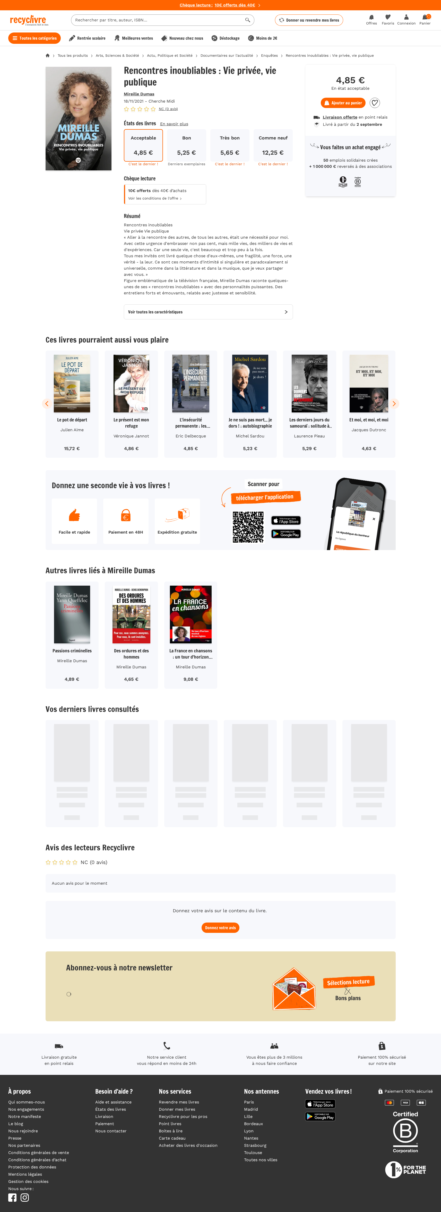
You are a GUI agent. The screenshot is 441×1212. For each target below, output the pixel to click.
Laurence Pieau (309, 436)
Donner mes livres (177, 1109)
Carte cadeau (172, 1138)
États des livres (110, 1109)
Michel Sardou (250, 436)
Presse (14, 1138)
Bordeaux (253, 1123)
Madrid (251, 1109)
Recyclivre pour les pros (183, 1116)
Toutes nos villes (260, 1159)
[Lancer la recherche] (248, 20)
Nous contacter (111, 1130)
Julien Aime (72, 429)
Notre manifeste (24, 1116)
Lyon (249, 1130)
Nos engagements (26, 1109)
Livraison (104, 1116)
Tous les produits (73, 55)
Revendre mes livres (179, 1102)
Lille (248, 1116)
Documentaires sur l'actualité (227, 55)
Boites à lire (171, 1130)
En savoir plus (174, 123)
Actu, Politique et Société (170, 55)
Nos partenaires (24, 1145)
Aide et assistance (113, 1102)
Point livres (170, 1123)
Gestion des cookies (28, 1181)
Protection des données (32, 1167)
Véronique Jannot (131, 436)
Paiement (104, 1123)
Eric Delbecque (191, 436)
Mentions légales (25, 1174)
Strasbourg (255, 1145)
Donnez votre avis (220, 928)
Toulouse (253, 1152)
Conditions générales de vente (38, 1152)
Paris (249, 1102)
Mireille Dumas (139, 94)
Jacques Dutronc (369, 429)
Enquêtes (269, 55)
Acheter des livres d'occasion (188, 1145)
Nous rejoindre (23, 1130)
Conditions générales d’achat (37, 1159)
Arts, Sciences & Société (117, 55)
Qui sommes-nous (26, 1102)
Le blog (15, 1123)
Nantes (251, 1138)
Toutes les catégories (38, 38)
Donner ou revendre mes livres (312, 20)
